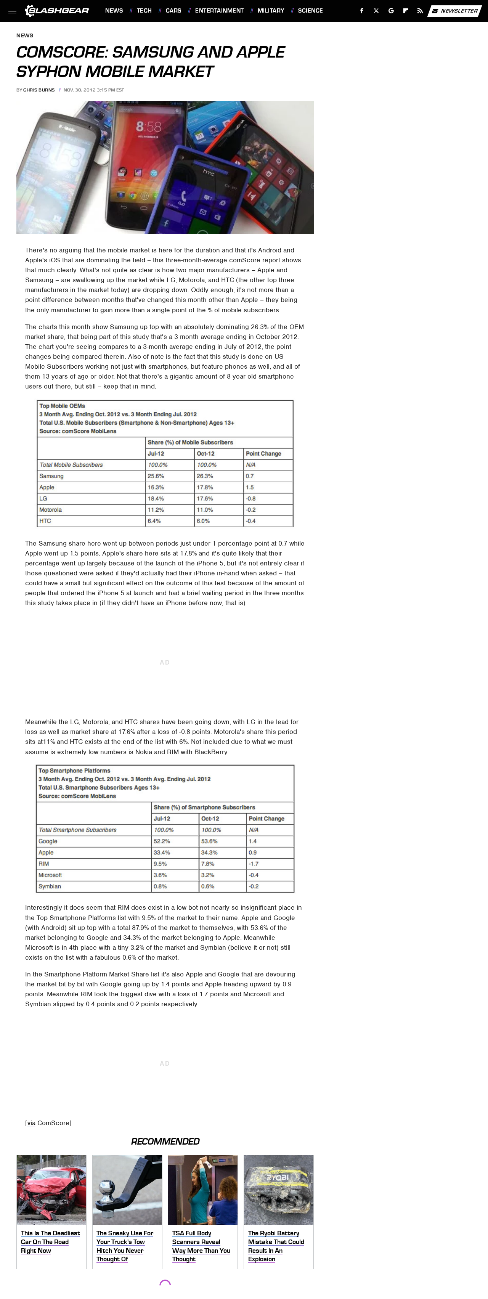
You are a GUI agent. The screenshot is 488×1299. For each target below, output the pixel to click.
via (31, 1123)
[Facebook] (362, 11)
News (114, 10)
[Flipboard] (405, 11)
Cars (173, 10)
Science (310, 10)
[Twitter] (376, 11)
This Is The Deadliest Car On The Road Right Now (50, 1241)
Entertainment (219, 10)
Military (271, 10)
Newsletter (459, 10)
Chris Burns (39, 90)
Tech (144, 10)
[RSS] (420, 11)
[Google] (391, 11)
